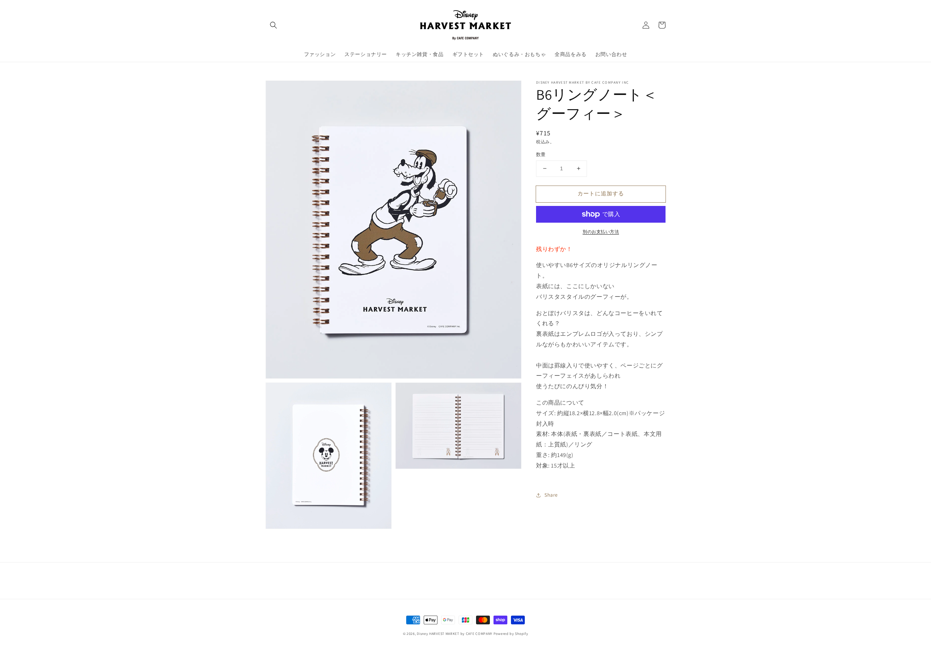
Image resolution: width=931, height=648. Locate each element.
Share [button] (551, 495)
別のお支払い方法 (601, 231)
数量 (541, 154)
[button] (273, 25)
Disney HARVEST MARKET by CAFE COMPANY (454, 633)
